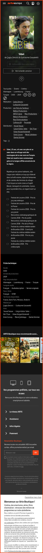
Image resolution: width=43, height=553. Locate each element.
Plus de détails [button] (10, 350)
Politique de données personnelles (19, 551)
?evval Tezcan (18, 126)
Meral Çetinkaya (31, 134)
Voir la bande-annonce (23, 71)
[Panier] (38, 3)
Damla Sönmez (19, 137)
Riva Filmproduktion (20, 119)
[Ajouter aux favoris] (21, 78)
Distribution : (8, 126)
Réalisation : (7, 101)
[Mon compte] (33, 3)
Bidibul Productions (20, 111)
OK (36, 452)
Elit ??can (33, 128)
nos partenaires (9, 523)
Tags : (5, 140)
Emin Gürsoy (18, 134)
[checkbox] (5, 457)
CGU (22, 467)
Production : (7, 108)
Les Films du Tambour (21, 108)
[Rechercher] (27, 3)
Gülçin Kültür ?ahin (20, 128)
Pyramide (27, 122)
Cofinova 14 (17, 122)
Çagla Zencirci (18, 101)
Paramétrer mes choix (33, 497)
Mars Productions (31, 114)
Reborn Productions (20, 116)
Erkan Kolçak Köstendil (22, 131)
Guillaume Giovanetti (20, 104)
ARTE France (17, 114)
